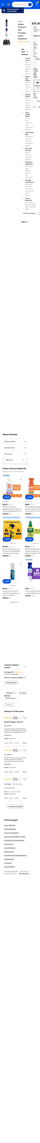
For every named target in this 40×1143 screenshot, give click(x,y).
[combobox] (22, 4)
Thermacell (8, 863)
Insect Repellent (9, 866)
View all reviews (11, 682)
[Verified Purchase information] (20, 718)
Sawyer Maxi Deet (9, 825)
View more (14, 602)
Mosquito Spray (9, 851)
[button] (23, 51)
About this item (10, 434)
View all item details (29, 213)
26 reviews (15, 674)
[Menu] (3, 4)
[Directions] (25, 454)
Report (25, 743)
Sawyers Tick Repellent (11, 833)
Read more (7, 735)
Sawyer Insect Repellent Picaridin (14, 836)
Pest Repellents (9, 859)
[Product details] (25, 441)
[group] (26, 42)
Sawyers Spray (9, 844)
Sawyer (20, 21)
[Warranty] (23, 460)
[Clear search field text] (27, 4)
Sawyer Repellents (10, 829)
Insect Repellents (9, 848)
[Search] (30, 4)
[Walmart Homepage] (8, 4)
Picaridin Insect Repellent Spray (14, 840)
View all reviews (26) (15, 806)
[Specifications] (25, 447)
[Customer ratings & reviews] (25, 666)
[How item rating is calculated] (25, 677)
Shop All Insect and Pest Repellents (15, 855)
